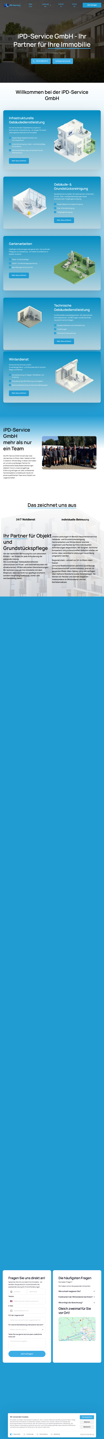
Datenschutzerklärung (87, 1434)
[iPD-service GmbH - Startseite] (12, 5)
